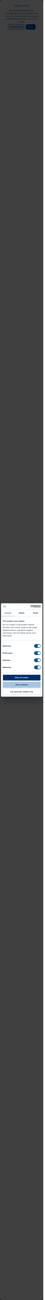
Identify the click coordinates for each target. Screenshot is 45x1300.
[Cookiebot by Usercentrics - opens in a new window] (31, 606)
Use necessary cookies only (21, 692)
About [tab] (35, 613)
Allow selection (21, 685)
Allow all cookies (22, 678)
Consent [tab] (7, 613)
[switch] (37, 653)
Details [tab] (21, 613)
